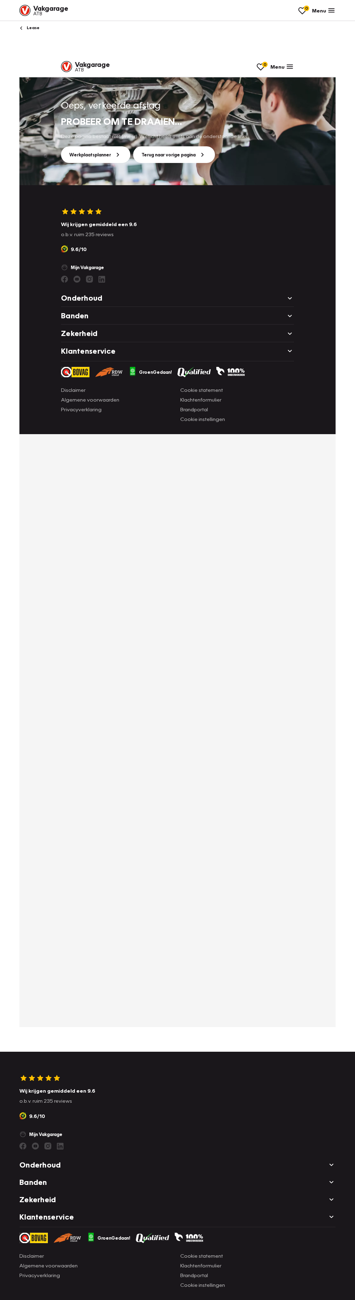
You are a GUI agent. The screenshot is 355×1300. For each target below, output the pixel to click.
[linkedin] (60, 1146)
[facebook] (22, 1146)
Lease (33, 27)
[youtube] (35, 1146)
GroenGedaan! (113, 1238)
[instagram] (47, 1146)
